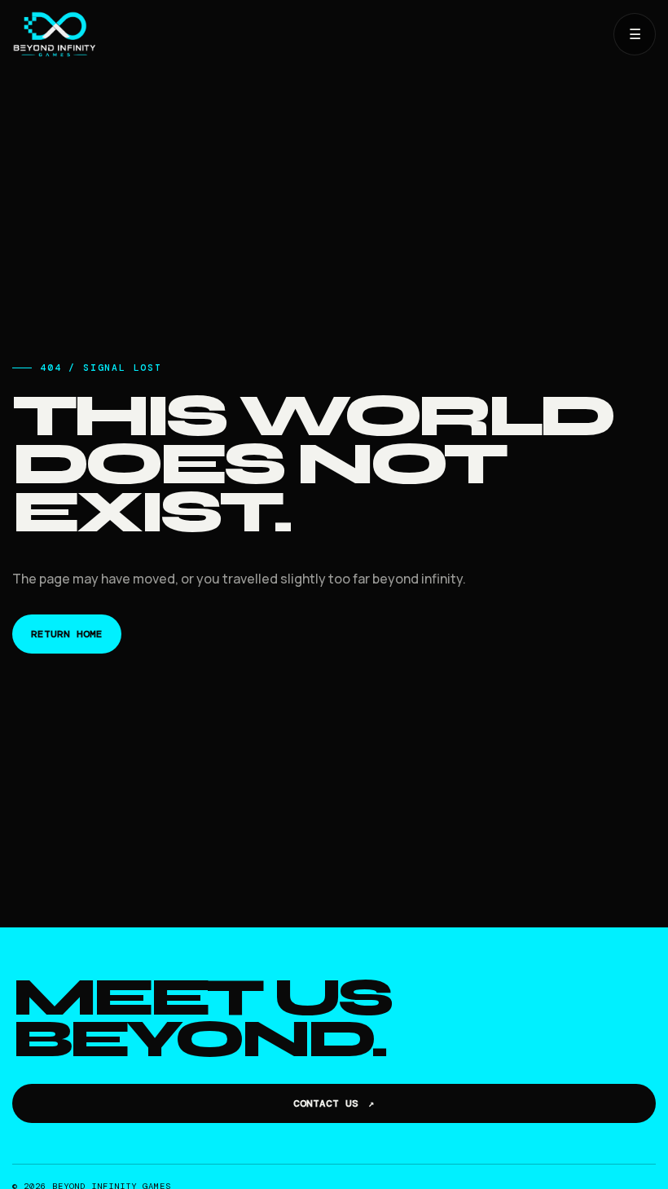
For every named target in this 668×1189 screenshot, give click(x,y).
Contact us (334, 1103)
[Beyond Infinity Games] (306, 34)
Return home (67, 634)
